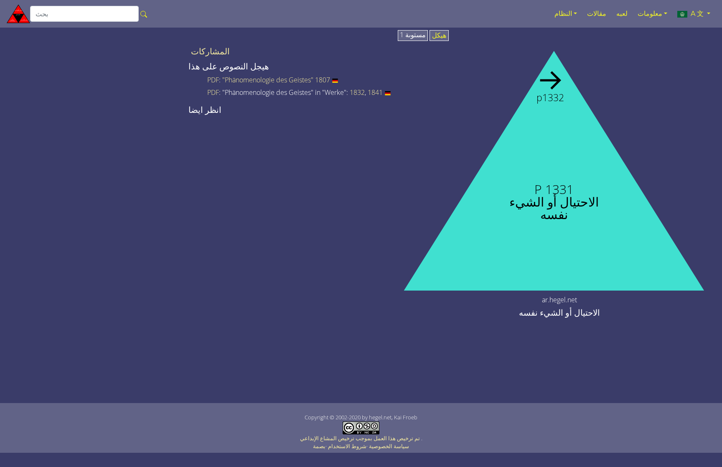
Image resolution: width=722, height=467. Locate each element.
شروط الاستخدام (347, 446)
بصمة (319, 446)
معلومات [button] (650, 14)
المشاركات (210, 51)
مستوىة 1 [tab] (413, 35)
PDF (213, 79)
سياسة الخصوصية (389, 446)
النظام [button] (563, 14)
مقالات (596, 14)
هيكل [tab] (439, 35)
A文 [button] (696, 14)
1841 (375, 92)
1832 (357, 92)
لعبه (622, 14)
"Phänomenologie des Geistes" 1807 (276, 79)
